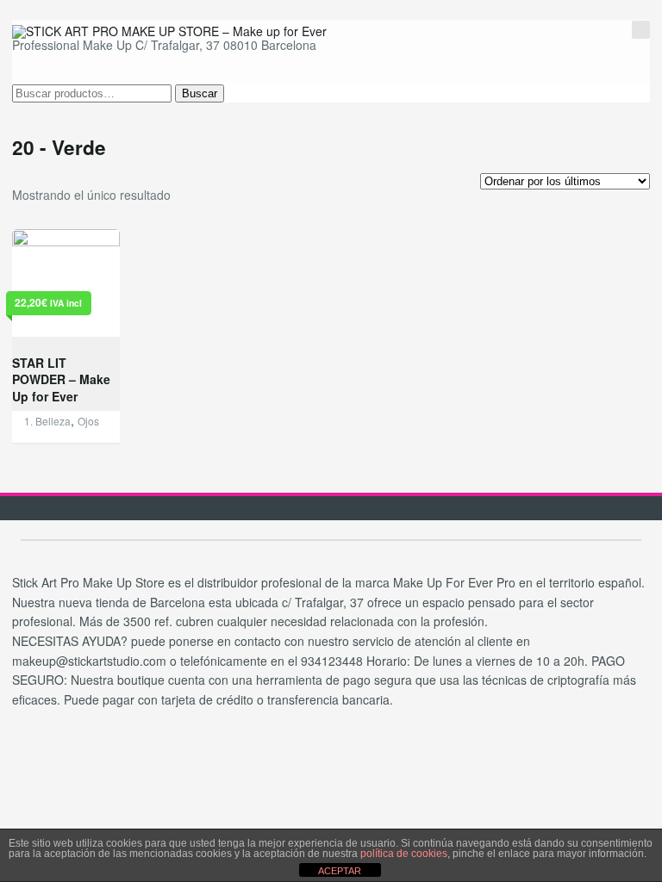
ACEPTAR (339, 871)
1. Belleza (47, 420)
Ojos (88, 420)
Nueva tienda (557, 34)
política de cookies (403, 854)
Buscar (199, 93)
